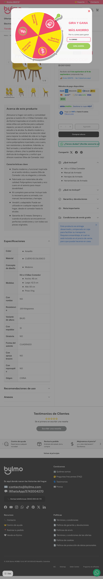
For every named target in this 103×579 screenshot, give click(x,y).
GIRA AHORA (78, 46)
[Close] (89, 11)
